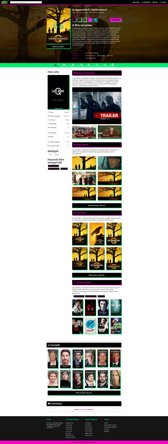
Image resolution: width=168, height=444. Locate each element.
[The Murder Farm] (116, 307)
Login (163, 2)
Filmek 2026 (69, 429)
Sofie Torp (110, 55)
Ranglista (106, 431)
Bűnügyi (79, 15)
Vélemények (112, 65)
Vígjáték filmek (89, 433)
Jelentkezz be (81, 409)
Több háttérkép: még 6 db (96, 205)
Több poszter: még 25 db (96, 275)
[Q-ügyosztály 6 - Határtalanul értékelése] (90, 20)
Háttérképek (82, 65)
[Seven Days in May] (77, 326)
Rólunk (106, 423)
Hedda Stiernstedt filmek (65, 372)
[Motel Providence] (90, 307)
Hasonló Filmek (97, 65)
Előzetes (116, 20)
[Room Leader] (77, 307)
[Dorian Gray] (103, 307)
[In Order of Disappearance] (90, 326)
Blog (156, 2)
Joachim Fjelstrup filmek (90, 351)
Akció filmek (88, 423)
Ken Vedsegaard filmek (102, 372)
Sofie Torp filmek (77, 351)
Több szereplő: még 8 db (84, 393)
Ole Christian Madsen (92, 53)
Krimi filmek (88, 425)
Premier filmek (70, 435)
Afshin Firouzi (101, 55)
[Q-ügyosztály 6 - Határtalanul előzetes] (55, 26)
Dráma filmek (88, 427)
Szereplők (105, 65)
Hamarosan (69, 431)
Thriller (74, 15)
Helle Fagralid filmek (52, 372)
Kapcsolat (106, 429)
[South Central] (103, 326)
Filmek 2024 (69, 425)
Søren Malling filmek (115, 351)
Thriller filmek (88, 435)
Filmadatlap (56, 66)
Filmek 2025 (69, 427)
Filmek (137, 2)
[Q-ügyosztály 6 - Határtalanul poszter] (61, 26)
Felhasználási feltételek (110, 427)
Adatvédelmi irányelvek (110, 425)
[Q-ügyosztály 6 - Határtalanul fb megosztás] (95, 20)
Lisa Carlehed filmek (77, 372)
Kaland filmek (88, 429)
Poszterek (89, 65)
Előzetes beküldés (58, 47)
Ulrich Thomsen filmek (52, 351)
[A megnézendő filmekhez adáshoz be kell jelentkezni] (85, 20)
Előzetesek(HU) (64, 65)
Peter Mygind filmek (102, 351)
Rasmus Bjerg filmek (90, 372)
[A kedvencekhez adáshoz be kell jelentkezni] (79, 20)
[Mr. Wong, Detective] (116, 326)
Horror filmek (88, 431)
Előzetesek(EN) (73, 65)
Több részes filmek (70, 437)
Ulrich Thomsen (91, 55)
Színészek (146, 2)
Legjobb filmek (69, 423)
